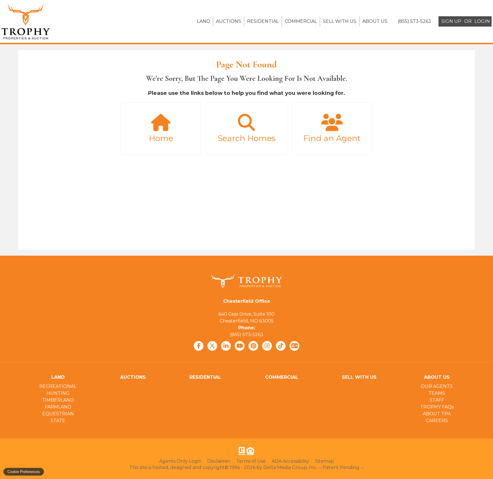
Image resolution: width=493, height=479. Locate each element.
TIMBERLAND (58, 400)
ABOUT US (374, 21)
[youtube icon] (240, 346)
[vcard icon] (294, 346)
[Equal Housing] (251, 451)
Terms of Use (251, 461)
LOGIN (482, 21)
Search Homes (247, 138)
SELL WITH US (339, 21)
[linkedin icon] (226, 346)
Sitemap (324, 461)
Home (161, 138)
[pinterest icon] (253, 346)
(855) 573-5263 (246, 334)
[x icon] (212, 346)
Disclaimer (219, 461)
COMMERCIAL (301, 21)
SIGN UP (451, 21)
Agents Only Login (180, 461)
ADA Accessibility (290, 461)
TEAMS (437, 393)
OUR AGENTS (437, 386)
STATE (57, 420)
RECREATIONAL (57, 386)
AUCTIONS (228, 21)
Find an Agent (332, 138)
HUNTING (58, 393)
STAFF (437, 400)
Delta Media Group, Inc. (290, 467)
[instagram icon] (267, 346)
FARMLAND (58, 407)
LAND (203, 21)
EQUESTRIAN (58, 413)
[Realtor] (241, 451)
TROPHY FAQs (437, 407)
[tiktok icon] (281, 346)
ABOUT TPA (437, 413)
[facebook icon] (198, 346)
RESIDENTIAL (263, 21)
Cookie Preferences (23, 472)
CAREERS (437, 420)
